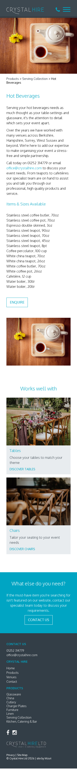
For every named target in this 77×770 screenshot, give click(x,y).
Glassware (13, 694)
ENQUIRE (17, 302)
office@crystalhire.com (24, 168)
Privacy (10, 755)
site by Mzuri (44, 758)
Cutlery (11, 702)
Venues (11, 677)
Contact (11, 681)
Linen (10, 713)
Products (12, 79)
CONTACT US (38, 620)
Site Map (22, 755)
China (10, 698)
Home (10, 668)
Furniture (12, 710)
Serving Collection (35, 79)
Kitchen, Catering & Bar (21, 721)
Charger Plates (16, 706)
